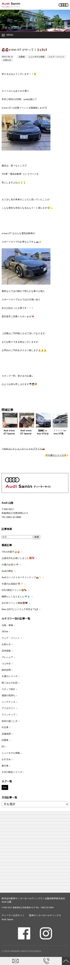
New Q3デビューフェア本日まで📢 (20, 609)
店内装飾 (6, 650)
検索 (36, 537)
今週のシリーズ (10, 676)
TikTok (5, 631)
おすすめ (6, 759)
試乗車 (22, 57)
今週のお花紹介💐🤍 (13, 583)
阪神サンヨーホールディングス (45, 915)
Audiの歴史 (8, 571)
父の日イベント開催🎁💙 (15, 603)
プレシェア (7, 657)
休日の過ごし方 (10, 721)
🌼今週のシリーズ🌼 (56, 455)
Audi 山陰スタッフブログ (11, 7)
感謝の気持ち (8, 695)
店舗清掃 (6, 734)
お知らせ (7, 60)
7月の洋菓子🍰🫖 (11, 552)
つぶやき (6, 663)
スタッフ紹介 (8, 689)
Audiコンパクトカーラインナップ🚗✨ (22, 577)
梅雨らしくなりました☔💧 (16, 596)
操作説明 (6, 670)
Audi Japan (7, 919)
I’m (4, 787)
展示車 (5, 765)
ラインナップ (8, 714)
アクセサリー (8, 708)
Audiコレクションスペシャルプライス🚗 (24, 448)
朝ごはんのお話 (10, 682)
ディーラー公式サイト (13, 915)
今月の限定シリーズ (12, 772)
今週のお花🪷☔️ (10, 564)
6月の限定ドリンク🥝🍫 (14, 590)
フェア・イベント (56, 57)
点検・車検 (7, 625)
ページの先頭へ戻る (66, 961)
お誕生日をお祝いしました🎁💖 (18, 558)
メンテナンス (8, 702)
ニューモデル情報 (36, 57)
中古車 (5, 727)
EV (3, 746)
